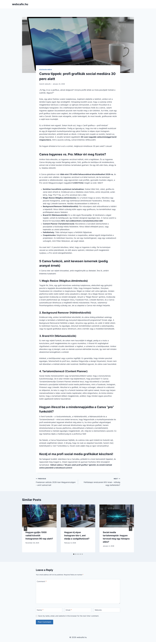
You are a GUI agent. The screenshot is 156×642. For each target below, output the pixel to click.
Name (40, 610)
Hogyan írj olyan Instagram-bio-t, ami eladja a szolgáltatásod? (76, 535)
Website (98, 610)
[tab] (73, 554)
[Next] (130, 528)
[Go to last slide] (25, 528)
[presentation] (39, 515)
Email (69, 610)
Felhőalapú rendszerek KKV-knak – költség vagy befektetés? (102, 482)
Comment (42, 581)
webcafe (48, 84)
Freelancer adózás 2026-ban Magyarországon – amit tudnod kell (56, 482)
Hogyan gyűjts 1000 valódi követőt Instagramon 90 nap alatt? (39, 535)
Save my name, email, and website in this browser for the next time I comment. (68, 616)
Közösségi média (45, 69)
